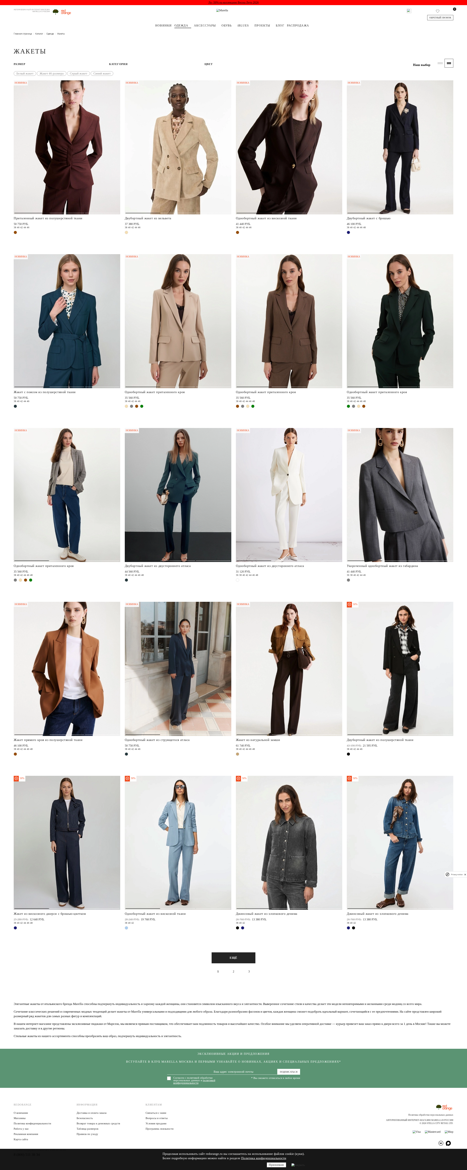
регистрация (261, 594)
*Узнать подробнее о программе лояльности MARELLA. (261, 630)
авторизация (261, 608)
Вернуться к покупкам (261, 621)
